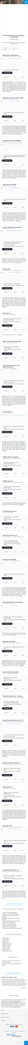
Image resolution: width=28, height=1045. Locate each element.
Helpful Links (4, 1013)
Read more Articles (14, 995)
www (23, 76)
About (2, 1010)
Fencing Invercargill (9, 559)
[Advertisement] (14, 19)
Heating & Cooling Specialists (9, 924)
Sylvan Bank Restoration (11, 672)
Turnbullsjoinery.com (10, 511)
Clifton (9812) (5, 942)
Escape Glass (7, 411)
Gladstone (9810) (6, 945)
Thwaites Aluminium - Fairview (13, 696)
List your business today (14, 1007)
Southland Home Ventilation (12, 140)
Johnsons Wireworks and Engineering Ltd (11, 366)
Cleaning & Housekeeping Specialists (11, 921)
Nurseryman (7, 269)
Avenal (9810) (5, 941)
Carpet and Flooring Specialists (9, 912)
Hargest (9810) (6, 949)
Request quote (7, 72)
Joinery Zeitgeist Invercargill (12, 227)
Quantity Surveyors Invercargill (13, 98)
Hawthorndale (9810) (7, 951)
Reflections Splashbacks (11, 55)
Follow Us (3, 1020)
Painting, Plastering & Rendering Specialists (12, 928)
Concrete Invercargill (9, 184)
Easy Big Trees (7, 825)
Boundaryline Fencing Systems (13, 602)
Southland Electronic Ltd (11, 870)
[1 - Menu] (2, 2)
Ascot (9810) (5, 939)
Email (15, 76)
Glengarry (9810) (6, 946)
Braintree (20, 1024)
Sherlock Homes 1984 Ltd (11, 763)
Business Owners (5, 1017)
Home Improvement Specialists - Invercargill (14, 36)
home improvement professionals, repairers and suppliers (11, 1001)
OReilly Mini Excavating (10, 457)
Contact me (6, 76)
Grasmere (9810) (6, 948)
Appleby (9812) (6, 938)
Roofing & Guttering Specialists (9, 925)
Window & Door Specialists (8, 922)
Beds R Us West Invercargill (12, 341)
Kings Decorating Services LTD (13, 720)
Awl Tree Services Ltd (10, 535)
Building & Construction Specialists (10, 914)
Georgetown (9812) (7, 943)
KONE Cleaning (8, 481)
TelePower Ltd (7, 787)
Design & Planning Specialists (9, 926)
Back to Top (20, 1043)
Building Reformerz (9, 641)
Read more (9, 91)
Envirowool (6, 313)
